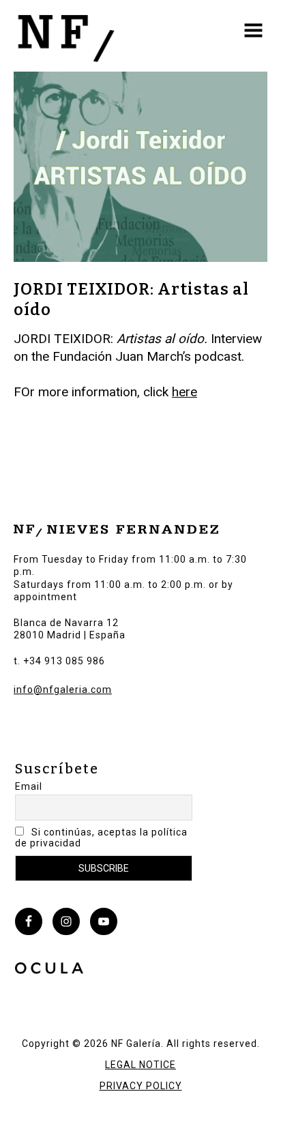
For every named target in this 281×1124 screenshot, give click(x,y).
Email (28, 786)
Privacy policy (141, 1085)
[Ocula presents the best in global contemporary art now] (49, 969)
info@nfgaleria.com (63, 689)
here (184, 392)
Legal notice (140, 1064)
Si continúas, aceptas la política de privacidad (101, 837)
